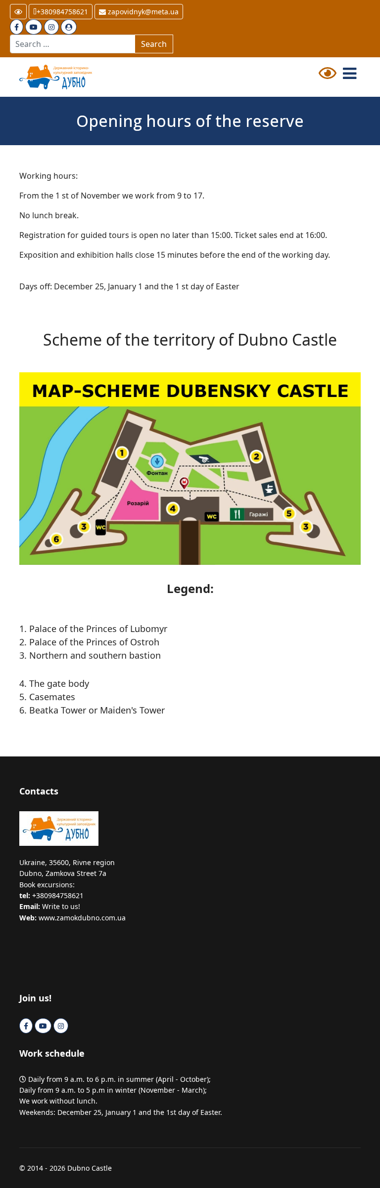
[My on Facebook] (16, 27)
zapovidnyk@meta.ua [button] (142, 11)
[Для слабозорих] (327, 76)
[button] (18, 11)
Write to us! (61, 906)
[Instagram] (51, 27)
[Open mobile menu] (349, 73)
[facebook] (26, 1025)
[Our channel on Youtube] (33, 27)
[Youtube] (43, 1025)
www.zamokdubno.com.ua (82, 917)
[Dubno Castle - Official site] (101, 77)
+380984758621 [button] (62, 11)
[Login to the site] (69, 27)
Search (154, 44)
